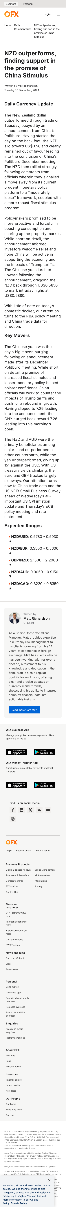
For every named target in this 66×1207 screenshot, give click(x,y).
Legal (9, 1061)
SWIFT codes (13, 945)
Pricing (38, 886)
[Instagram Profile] (13, 819)
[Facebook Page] (13, 810)
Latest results (13, 1085)
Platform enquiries (15, 1037)
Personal (28, 3)
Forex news (12, 969)
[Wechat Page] (39, 810)
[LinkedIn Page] (21, 810)
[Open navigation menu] (58, 14)
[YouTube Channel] (48, 810)
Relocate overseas (15, 1006)
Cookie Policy (19, 1203)
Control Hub (12, 892)
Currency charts (14, 939)
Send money (12, 986)
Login (47, 14)
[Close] (49, 1180)
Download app (13, 992)
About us (10, 1055)
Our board (11, 1104)
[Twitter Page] (30, 810)
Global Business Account (18, 869)
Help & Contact (24, 850)
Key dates (11, 1090)
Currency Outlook (15, 958)
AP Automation (42, 875)
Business (11, 3)
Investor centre (14, 1079)
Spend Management (44, 869)
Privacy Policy (13, 1066)
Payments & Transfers (17, 875)
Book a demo (43, 850)
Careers (10, 1115)
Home (7, 25)
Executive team (14, 1109)
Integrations (40, 880)
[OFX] (11, 14)
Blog (8, 963)
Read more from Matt (25, 709)
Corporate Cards (14, 880)
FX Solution (12, 886)
